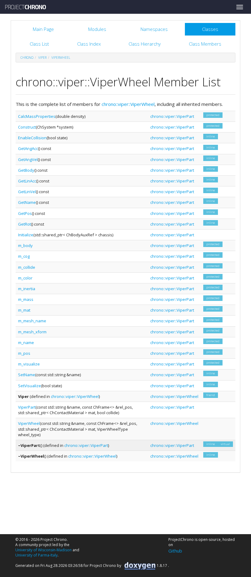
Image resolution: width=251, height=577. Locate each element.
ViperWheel (60, 57)
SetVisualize (29, 385)
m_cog (24, 256)
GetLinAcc (27, 181)
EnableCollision (32, 138)
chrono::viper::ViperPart (172, 116)
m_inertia (26, 288)
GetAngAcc (28, 148)
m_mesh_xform (32, 332)
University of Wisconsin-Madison (43, 550)
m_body (25, 245)
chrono (27, 57)
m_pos (24, 353)
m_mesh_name (32, 321)
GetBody (26, 170)
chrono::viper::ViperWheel (128, 104)
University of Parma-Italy (36, 555)
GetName (27, 202)
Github (175, 551)
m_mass (25, 299)
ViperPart (27, 407)
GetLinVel (27, 191)
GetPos (25, 213)
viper (42, 57)
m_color (25, 278)
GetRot (24, 224)
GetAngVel (28, 159)
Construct (27, 127)
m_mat (24, 310)
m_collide (26, 267)
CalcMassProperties (36, 116)
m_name (26, 342)
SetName (26, 374)
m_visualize (29, 364)
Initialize (25, 235)
